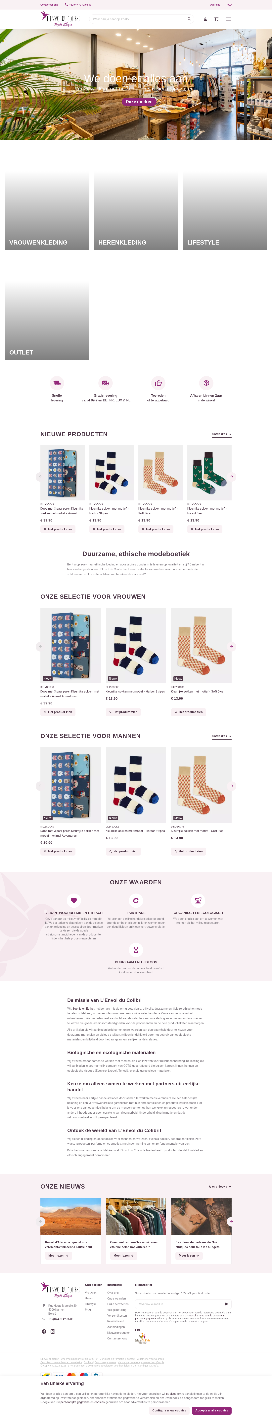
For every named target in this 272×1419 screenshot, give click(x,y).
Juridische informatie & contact (117, 1359)
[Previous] (40, 477)
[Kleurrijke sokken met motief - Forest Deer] (209, 473)
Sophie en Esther (83, 1008)
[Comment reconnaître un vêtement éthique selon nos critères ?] (136, 1216)
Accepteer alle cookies (211, 1410)
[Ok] (227, 1304)
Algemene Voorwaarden (150, 1359)
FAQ (229, 4)
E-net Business (76, 1365)
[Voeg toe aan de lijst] (161, 613)
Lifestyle (90, 1303)
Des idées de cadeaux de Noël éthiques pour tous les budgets (197, 1244)
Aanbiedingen (116, 1327)
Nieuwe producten (74, 434)
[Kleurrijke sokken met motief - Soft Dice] (160, 473)
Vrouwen (91, 1292)
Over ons (215, 4)
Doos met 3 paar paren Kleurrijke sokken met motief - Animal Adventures (61, 511)
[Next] (231, 477)
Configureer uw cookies (169, 1410)
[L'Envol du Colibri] (60, 19)
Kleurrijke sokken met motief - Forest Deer (207, 511)
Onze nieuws (62, 1186)
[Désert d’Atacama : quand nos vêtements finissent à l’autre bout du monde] (70, 1216)
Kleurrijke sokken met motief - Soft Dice (158, 511)
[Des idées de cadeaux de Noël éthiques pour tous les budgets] (201, 1216)
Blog (88, 1309)
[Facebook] (44, 1331)
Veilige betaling (116, 1309)
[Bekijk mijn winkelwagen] (216, 19)
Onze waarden (116, 1298)
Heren (89, 1298)
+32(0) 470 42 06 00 (60, 1319)
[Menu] (228, 19)
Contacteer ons (117, 1338)
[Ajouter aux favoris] (95, 613)
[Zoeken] (189, 19)
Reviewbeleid (115, 1321)
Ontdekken (219, 434)
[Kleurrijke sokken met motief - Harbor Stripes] (111, 473)
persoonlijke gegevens (75, 1402)
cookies (171, 1394)
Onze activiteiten (118, 1304)
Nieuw (48, 678)
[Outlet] (47, 307)
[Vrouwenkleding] (47, 197)
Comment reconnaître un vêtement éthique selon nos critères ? (134, 1244)
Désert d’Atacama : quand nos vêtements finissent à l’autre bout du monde (70, 1244)
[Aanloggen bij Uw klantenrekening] (205, 19)
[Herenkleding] (136, 197)
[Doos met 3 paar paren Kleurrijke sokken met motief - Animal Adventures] (62, 473)
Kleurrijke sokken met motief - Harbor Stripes (109, 511)
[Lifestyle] (225, 197)
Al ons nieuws (218, 1186)
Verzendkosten (117, 1315)
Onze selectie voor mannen (90, 736)
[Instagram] (52, 1331)
